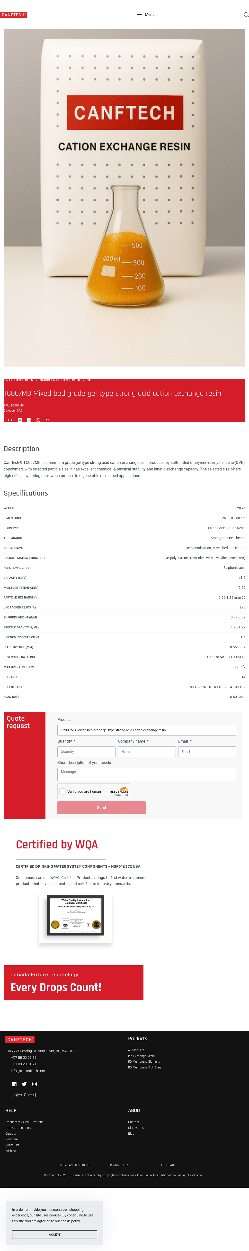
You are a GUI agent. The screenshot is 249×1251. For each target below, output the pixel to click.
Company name (132, 741)
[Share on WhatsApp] (38, 420)
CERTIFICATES (168, 1165)
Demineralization (198, 548)
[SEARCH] (246, 14)
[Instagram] (34, 1084)
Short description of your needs (84, 762)
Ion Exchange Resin (18, 380)
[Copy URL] (47, 420)
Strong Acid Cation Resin (226, 528)
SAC (89, 380)
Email (183, 741)
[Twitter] (24, 1084)
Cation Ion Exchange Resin (60, 380)
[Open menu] (146, 14)
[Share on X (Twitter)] (20, 420)
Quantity (65, 741)
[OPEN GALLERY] (124, 185)
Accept (55, 1234)
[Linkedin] (14, 1084)
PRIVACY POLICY (118, 1165)
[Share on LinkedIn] (29, 420)
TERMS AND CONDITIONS (75, 1165)
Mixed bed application (229, 548)
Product (64, 719)
